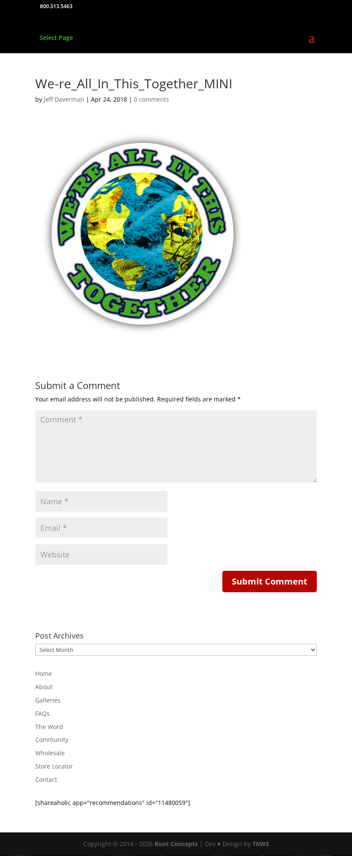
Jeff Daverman (64, 99)
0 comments (151, 99)
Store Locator (54, 766)
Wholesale (50, 753)
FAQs (42, 713)
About (43, 687)
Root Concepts (176, 844)
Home (43, 673)
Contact (46, 779)
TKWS (260, 844)
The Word (49, 727)
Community (51, 739)
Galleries (48, 700)
